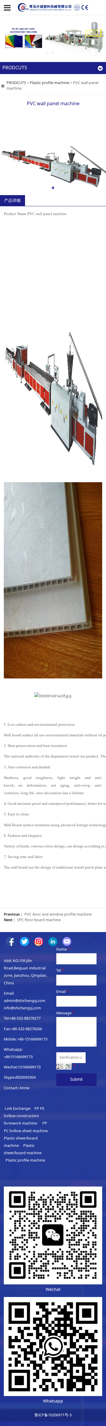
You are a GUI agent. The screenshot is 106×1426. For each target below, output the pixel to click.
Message (65, 1013)
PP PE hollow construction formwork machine (24, 1116)
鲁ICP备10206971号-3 (53, 1414)
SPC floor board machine (39, 919)
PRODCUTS (16, 82)
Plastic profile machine (49, 82)
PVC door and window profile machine (58, 914)
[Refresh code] (64, 1066)
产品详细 (12, 200)
